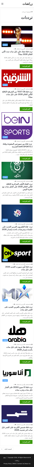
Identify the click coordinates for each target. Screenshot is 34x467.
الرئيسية (29, 12)
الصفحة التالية (8, 449)
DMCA (14, 463)
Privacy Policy (8, 463)
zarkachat (28, 49)
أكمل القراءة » (26, 66)
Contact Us (20, 463)
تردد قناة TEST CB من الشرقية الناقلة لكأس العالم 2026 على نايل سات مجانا (17, 94)
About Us (27, 463)
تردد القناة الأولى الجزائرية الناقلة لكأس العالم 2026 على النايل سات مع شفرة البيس (17, 186)
